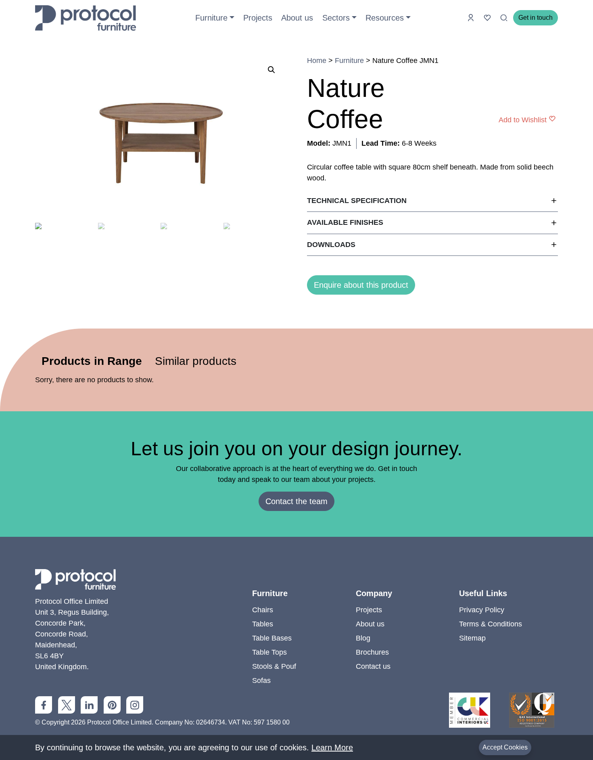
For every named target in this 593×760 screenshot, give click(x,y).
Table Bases (272, 638)
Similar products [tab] (195, 361)
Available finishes (345, 222)
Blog (363, 638)
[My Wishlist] (488, 17)
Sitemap (472, 638)
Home (316, 61)
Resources (384, 17)
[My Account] (472, 17)
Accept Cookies (505, 747)
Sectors (336, 17)
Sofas (261, 680)
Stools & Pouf (274, 666)
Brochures (372, 652)
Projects (257, 17)
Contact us (373, 666)
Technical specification (357, 201)
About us (297, 17)
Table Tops (269, 652)
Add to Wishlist (523, 120)
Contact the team (296, 501)
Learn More (332, 747)
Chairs (262, 610)
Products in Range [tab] (92, 361)
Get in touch (535, 17)
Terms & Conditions (490, 624)
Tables (262, 624)
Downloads (331, 245)
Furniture (211, 17)
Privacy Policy (481, 610)
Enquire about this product (361, 285)
